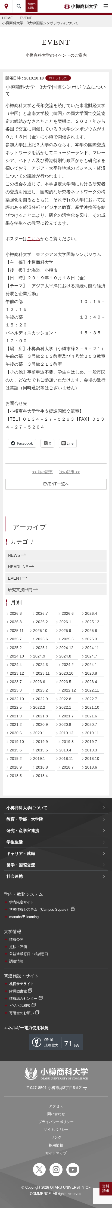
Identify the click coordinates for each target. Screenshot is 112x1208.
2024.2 (68, 664)
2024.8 (65, 656)
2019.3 (91, 750)
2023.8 (91, 673)
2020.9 (42, 724)
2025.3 (91, 639)
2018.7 (68, 767)
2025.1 (42, 648)
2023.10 (66, 673)
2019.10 (17, 741)
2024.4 (16, 664)
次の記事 (69, 472)
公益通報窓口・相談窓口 (28, 954)
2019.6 (16, 750)
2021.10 (92, 707)
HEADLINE (18, 566)
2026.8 (16, 613)
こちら (33, 238)
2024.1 (91, 664)
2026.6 (68, 613)
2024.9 (39, 656)
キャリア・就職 (21, 853)
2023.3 (16, 690)
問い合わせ (56, 1114)
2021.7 (68, 716)
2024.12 (66, 648)
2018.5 (16, 775)
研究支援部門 (20, 589)
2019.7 (91, 741)
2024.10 (17, 656)
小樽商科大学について (27, 807)
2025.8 (91, 630)
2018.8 (42, 767)
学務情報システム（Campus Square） (39, 909)
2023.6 (39, 682)
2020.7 (91, 724)
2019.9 (42, 741)
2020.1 (39, 733)
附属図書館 (18, 991)
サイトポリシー (56, 1129)
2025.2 (16, 648)
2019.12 (66, 733)
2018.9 (16, 767)
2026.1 (65, 622)
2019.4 (65, 750)
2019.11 (92, 733)
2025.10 (40, 630)
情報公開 (16, 939)
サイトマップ (56, 1153)
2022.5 (16, 707)
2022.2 (39, 707)
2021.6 (91, 716)
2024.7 (91, 656)
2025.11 (17, 630)
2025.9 (65, 630)
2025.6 (42, 639)
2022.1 (65, 707)
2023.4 (91, 682)
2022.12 (69, 690)
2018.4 (42, 775)
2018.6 (91, 767)
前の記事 (42, 472)
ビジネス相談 (19, 1006)
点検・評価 (18, 947)
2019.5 (42, 750)
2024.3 (42, 664)
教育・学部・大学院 (25, 819)
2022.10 (17, 699)
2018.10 (92, 758)
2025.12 (92, 622)
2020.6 (16, 733)
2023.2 (42, 690)
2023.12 (17, 673)
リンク (56, 1137)
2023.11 (43, 673)
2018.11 (66, 758)
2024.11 (92, 648)
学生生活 (15, 842)
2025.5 (68, 639)
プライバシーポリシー (56, 1122)
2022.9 (42, 699)
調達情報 (16, 961)
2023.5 (65, 682)
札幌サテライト (21, 984)
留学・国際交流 (21, 865)
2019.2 (16, 758)
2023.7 (16, 682)
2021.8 (42, 716)
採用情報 (56, 1145)
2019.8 (68, 741)
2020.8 (65, 724)
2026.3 (16, 622)
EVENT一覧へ (56, 484)
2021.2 (16, 724)
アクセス (56, 1106)
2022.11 (92, 690)
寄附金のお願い (21, 1013)
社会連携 (15, 876)
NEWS (14, 555)
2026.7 (42, 613)
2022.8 (65, 699)
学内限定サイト (21, 902)
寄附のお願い (31, 5)
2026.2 (42, 622)
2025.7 (16, 639)
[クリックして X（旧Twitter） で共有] (47, 443)
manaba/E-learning (24, 917)
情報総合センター (23, 998)
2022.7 (91, 699)
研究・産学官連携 (23, 830)
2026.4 (91, 613)
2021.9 (16, 716)
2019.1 (39, 758)
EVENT (26, 18)
